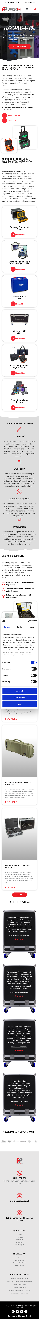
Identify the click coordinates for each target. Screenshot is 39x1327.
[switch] (34, 669)
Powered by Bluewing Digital (19, 1316)
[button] (27, 9)
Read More (11, 719)
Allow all (19, 691)
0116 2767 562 (19, 1178)
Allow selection (19, 697)
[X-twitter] (25, 1311)
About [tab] (32, 627)
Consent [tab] (7, 627)
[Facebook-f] (17, 1311)
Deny (19, 704)
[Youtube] (21, 1311)
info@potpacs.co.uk (19, 1201)
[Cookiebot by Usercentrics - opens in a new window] (28, 621)
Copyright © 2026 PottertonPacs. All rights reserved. (20, 1306)
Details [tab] (19, 627)
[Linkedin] (13, 1311)
